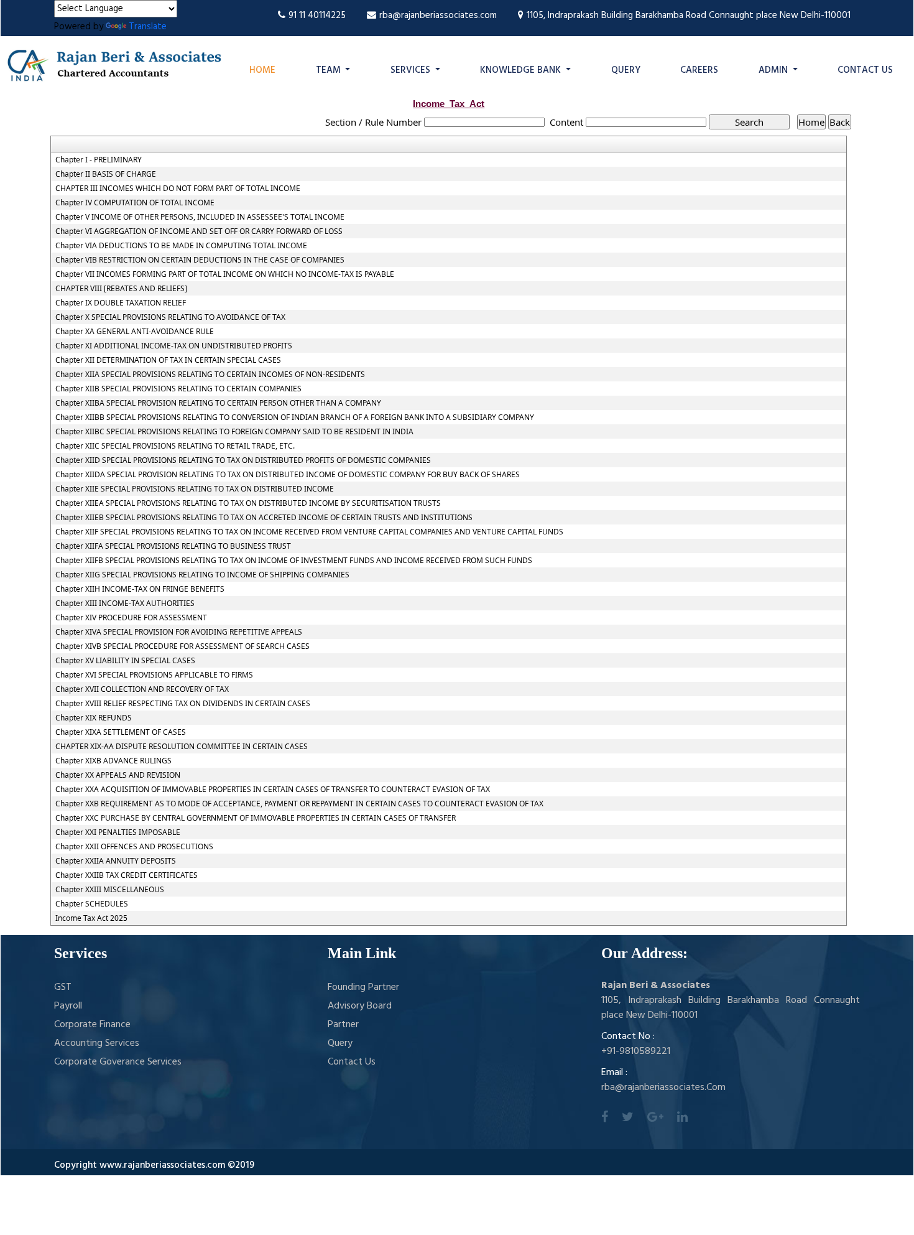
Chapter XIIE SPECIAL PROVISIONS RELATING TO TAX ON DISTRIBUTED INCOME (194, 489)
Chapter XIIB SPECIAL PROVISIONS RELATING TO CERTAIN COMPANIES (178, 389)
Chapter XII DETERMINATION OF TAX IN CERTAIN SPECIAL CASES (168, 360)
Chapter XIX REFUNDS (93, 718)
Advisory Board (360, 1006)
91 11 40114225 (317, 15)
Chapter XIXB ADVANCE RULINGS (113, 761)
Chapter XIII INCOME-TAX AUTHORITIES (125, 603)
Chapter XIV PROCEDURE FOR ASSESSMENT (131, 618)
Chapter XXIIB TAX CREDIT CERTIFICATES (126, 875)
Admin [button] (774, 70)
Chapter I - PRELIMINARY (98, 160)
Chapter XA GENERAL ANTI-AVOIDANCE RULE (134, 332)
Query (625, 70)
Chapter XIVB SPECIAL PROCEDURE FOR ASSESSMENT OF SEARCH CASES (182, 646)
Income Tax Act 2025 (91, 918)
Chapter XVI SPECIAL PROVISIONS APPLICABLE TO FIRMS (154, 675)
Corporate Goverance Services (118, 1062)
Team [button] (329, 70)
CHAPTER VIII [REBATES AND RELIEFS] (121, 289)
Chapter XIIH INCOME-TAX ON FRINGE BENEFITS (139, 589)
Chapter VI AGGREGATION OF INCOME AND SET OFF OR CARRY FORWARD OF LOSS (199, 231)
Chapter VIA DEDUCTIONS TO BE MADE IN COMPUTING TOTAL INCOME (181, 246)
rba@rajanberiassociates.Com (663, 1087)
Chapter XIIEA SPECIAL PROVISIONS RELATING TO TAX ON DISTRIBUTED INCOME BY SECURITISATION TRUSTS (248, 503)
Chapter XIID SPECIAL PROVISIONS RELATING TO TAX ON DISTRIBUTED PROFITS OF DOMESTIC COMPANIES (243, 460)
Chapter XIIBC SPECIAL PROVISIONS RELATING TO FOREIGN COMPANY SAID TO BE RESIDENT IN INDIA (234, 432)
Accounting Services (96, 1043)
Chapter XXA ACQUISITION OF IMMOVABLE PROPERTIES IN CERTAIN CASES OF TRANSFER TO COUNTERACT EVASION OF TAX (272, 790)
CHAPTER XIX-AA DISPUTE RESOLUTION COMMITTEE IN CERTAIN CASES (181, 747)
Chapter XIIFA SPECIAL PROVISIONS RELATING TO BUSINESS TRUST (173, 546)
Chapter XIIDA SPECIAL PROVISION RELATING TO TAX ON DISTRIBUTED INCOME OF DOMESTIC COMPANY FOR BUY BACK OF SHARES (287, 475)
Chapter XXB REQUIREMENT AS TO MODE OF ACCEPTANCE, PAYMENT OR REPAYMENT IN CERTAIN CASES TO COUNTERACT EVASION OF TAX (299, 804)
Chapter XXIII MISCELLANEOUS (109, 890)
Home (262, 70)
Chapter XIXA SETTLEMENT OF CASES (120, 732)
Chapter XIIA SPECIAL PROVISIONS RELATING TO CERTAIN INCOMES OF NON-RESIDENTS (210, 375)
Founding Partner (363, 987)
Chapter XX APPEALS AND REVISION (117, 775)
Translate (148, 26)
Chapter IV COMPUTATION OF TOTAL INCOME (135, 203)
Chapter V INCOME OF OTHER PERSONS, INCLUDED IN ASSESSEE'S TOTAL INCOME (199, 217)
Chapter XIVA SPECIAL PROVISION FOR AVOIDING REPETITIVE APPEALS (178, 632)
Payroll (68, 1006)
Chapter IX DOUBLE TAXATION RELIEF (120, 303)
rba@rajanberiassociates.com (438, 15)
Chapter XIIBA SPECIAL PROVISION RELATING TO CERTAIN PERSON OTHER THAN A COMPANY (218, 403)
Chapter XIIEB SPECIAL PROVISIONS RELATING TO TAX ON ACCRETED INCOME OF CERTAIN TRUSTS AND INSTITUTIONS (264, 518)
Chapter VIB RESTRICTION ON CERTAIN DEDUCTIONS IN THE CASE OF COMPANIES (199, 260)
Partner (343, 1025)
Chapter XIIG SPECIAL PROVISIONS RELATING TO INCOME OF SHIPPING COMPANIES (202, 575)
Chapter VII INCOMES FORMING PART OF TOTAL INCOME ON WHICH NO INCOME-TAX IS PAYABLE (224, 274)
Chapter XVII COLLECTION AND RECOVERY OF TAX (142, 689)
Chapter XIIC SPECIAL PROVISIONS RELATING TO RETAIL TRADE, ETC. (175, 446)
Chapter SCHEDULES (91, 904)
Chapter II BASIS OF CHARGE (105, 174)
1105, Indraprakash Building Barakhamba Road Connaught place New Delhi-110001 (689, 15)
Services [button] (411, 70)
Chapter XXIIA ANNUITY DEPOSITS (115, 861)
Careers (699, 70)
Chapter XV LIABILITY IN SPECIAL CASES (125, 661)
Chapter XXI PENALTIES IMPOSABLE (117, 832)
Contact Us (865, 70)
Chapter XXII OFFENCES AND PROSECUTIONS (134, 847)
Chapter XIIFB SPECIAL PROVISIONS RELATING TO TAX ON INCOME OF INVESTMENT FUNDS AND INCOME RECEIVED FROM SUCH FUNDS (293, 561)
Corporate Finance (92, 1025)
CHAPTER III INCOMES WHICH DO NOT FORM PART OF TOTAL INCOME (177, 188)
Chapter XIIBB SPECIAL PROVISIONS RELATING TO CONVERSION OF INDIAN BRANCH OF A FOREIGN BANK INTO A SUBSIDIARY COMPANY (294, 417)
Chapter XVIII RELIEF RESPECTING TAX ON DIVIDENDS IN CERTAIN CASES (182, 704)
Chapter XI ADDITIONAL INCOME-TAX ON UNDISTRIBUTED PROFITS (173, 346)
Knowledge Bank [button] (521, 70)
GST (63, 987)
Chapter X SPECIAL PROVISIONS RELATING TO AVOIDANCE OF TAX (170, 317)
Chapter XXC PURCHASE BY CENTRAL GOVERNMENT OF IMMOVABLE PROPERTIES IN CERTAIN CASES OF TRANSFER (255, 818)
